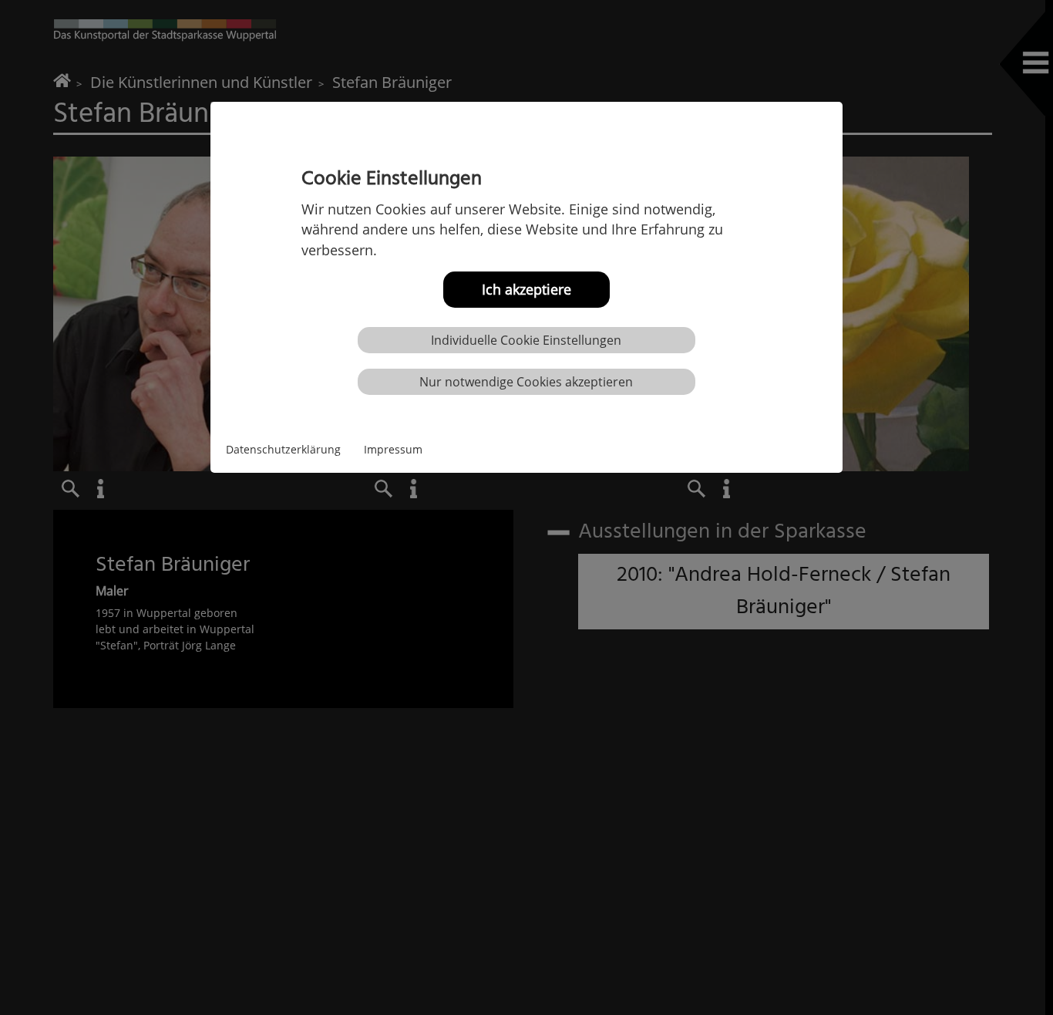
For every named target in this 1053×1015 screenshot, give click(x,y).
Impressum (393, 448)
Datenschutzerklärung (283, 448)
